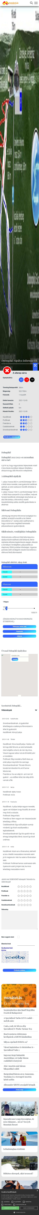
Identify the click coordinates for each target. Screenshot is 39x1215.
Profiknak (4, 891)
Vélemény (4, 909)
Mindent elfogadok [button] (10, 1208)
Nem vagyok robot (7, 937)
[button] (19, 1212)
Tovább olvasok (16, 1198)
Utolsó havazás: (8, 400)
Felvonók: (6, 395)
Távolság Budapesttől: (10, 387)
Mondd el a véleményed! (11, 437)
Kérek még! (19, 1090)
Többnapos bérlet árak (19, 626)
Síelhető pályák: (8, 408)
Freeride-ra (5, 896)
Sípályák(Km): (8, 378)
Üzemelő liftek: (8, 404)
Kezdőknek (5, 886)
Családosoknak (6, 900)
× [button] (37, 1190)
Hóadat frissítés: (8, 411)
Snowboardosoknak (8, 905)
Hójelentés (19, 631)
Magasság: (6, 391)
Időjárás (19, 636)
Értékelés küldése (19, 970)
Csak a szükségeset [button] (28, 1208)
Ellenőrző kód (6, 944)
